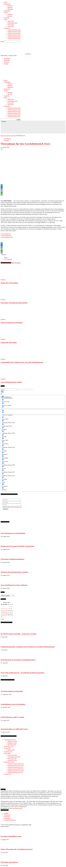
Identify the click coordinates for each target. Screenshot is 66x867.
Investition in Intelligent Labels (11, 836)
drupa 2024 (11, 21)
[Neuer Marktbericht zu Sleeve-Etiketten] (5, 581)
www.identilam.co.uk (7, 237)
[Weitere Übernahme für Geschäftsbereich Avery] (5, 846)
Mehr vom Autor (16, 262)
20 (6, 612)
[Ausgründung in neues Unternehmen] (5, 701)
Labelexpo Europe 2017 (14, 36)
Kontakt (6, 63)
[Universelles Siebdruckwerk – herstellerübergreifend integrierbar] (5, 669)
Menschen (10, 9)
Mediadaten (7, 58)
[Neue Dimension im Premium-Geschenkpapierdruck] (5, 656)
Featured (7, 774)
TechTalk (6, 17)
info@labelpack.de (18, 808)
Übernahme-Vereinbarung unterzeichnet (14, 303)
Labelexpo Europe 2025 (14, 29)
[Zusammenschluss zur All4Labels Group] (5, 725)
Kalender (10, 14)
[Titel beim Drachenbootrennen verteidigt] (5, 569)
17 (1, 612)
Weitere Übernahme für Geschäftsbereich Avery (17, 849)
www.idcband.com (6, 235)
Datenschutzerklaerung (15, 507)
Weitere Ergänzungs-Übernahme (12, 322)
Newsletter (7, 60)
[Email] (33, 191)
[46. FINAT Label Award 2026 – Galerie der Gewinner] (5, 630)
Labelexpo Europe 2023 (14, 31)
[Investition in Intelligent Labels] (5, 833)
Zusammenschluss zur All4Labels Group (14, 729)
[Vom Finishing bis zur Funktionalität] (5, 530)
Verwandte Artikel (6, 262)
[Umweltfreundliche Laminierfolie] (5, 688)
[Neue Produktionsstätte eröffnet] (10, 377)
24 (1, 615)
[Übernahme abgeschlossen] (5, 859)
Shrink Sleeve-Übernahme (9, 283)
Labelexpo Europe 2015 (14, 38)
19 (5, 612)
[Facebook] (33, 189)
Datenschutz (7, 818)
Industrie (10, 5)
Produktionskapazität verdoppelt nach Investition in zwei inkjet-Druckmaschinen (28, 647)
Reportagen (7, 10)
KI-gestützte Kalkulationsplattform (13, 559)
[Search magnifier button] (2, 391)
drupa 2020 (11, 24)
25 (3, 615)
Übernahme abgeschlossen (9, 862)
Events (6, 12)
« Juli (2, 619)
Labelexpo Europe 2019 (14, 35)
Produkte (10, 7)
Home (5, 2)
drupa (5, 19)
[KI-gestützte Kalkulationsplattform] (5, 556)
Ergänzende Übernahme (9, 342)
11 (3, 610)
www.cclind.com (5, 233)
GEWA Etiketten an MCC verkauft (12, 717)
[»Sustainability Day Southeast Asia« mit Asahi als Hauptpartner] (10, 357)
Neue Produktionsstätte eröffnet (11, 382)
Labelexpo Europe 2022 (14, 33)
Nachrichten (7, 4)
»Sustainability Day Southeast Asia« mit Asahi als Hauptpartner (22, 362)
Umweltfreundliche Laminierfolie (12, 691)
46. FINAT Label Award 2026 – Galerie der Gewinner (19, 634)
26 (5, 615)
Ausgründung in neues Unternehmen (13, 704)
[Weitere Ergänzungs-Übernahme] (10, 317)
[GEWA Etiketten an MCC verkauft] (5, 714)
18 (3, 612)
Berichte (10, 16)
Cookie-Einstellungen (10, 820)
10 (1, 610)
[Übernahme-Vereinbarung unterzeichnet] (10, 297)
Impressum (7, 816)
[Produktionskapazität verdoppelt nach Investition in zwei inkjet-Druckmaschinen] (5, 643)
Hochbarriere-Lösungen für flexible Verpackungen (17, 546)
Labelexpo (7, 28)
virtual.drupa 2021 (13, 23)
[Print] (33, 195)
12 (5, 610)
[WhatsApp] (33, 193)
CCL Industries (8, 259)
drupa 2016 (11, 26)
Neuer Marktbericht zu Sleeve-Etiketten (14, 585)
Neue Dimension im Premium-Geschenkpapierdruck (18, 660)
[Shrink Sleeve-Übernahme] (10, 278)
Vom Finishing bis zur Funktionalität (13, 533)
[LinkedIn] (33, 185)
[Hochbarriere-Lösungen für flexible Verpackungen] (5, 543)
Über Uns (6, 62)
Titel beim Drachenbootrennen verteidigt (14, 572)
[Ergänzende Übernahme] (10, 337)
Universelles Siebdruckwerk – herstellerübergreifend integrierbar (22, 673)
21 (8, 612)
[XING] (33, 187)
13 (6, 610)
